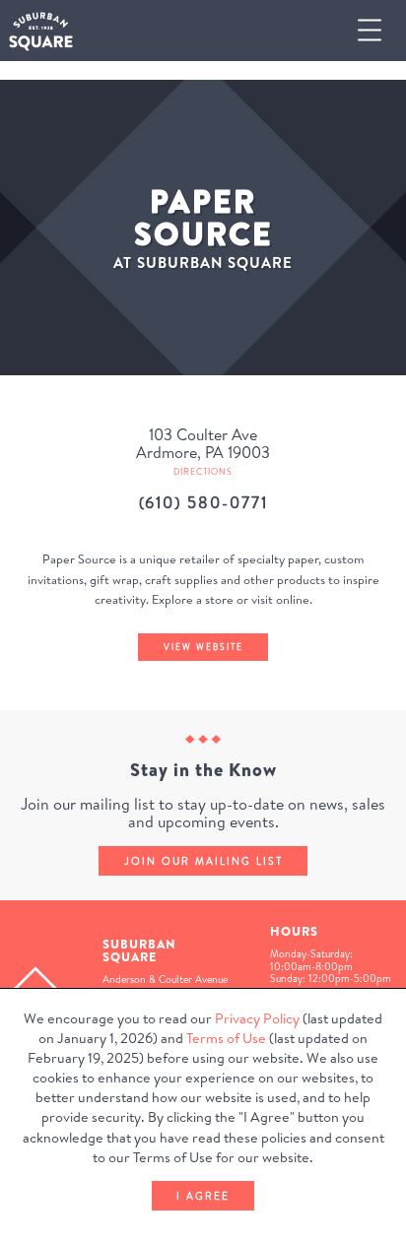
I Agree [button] (203, 1196)
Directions (203, 472)
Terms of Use (226, 1038)
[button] (377, 31)
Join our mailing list (203, 861)
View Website (203, 647)
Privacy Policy (257, 1018)
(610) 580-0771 (203, 502)
